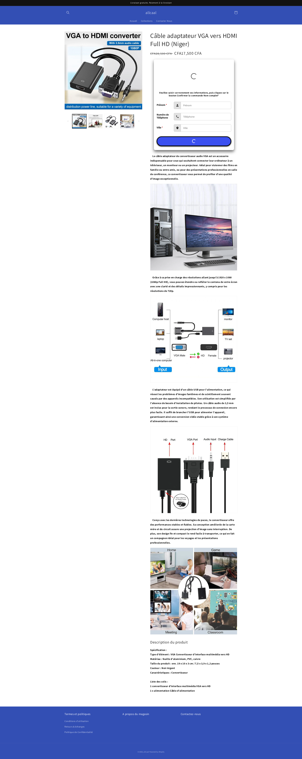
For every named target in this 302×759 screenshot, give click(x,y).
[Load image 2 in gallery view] (95, 121)
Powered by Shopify (157, 752)
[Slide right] (138, 121)
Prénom (162, 104)
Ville (160, 127)
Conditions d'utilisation (76, 721)
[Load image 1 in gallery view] (79, 121)
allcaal (146, 752)
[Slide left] (67, 121)
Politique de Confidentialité (78, 732)
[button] (67, 12)
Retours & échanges (74, 726)
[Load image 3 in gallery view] (111, 121)
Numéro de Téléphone (163, 116)
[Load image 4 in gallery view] (127, 121)
